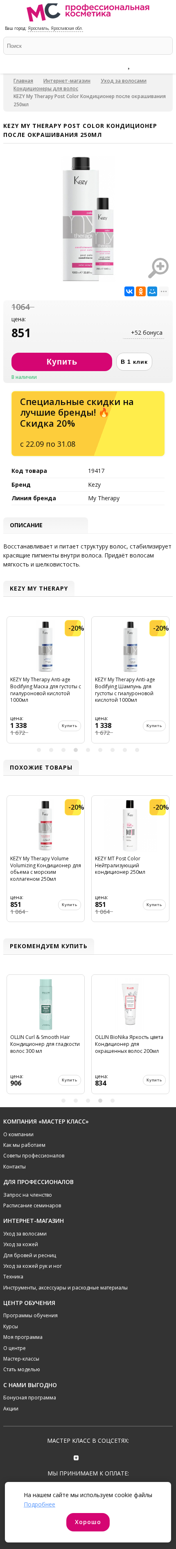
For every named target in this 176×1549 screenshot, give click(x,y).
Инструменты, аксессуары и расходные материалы (65, 1287)
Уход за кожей (20, 1244)
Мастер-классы (21, 1358)
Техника (13, 1276)
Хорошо (88, 1522)
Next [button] (165, 683)
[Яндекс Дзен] (76, 1456)
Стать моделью (21, 1369)
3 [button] (63, 750)
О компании (18, 1134)
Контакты (14, 1166)
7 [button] (112, 750)
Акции (10, 1408)
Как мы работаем (24, 1145)
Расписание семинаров (32, 1205)
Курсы (10, 1326)
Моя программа (23, 1337)
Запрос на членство (27, 1194)
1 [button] (39, 750)
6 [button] (100, 750)
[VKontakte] (99, 1456)
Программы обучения (30, 1315)
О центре (14, 1348)
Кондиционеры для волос (46, 88)
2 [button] (51, 750)
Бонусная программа (29, 1397)
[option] (45, 683)
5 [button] (88, 750)
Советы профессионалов (33, 1155)
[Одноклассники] (141, 291)
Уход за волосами (124, 80)
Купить (69, 725)
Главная (23, 80)
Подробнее (39, 1504)
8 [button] (125, 750)
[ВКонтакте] (129, 291)
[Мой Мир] (152, 291)
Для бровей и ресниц (29, 1255)
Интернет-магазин (66, 80)
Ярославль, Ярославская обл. (55, 28)
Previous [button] (11, 683)
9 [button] (137, 750)
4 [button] (76, 750)
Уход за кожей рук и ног (32, 1265)
